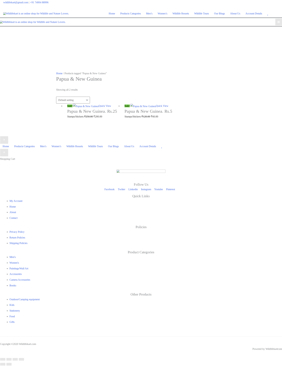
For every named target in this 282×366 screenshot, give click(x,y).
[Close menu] (4, 140)
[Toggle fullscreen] (9, 359)
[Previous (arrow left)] (3, 364)
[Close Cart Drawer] (4, 153)
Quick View (105, 106)
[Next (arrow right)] (9, 364)
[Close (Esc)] (21, 359)
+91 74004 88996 (39, 2)
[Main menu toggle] (278, 22)
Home (59, 73)
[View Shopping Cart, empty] (277, 13)
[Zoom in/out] (3, 359)
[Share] (15, 359)
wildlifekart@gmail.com (15, 2)
